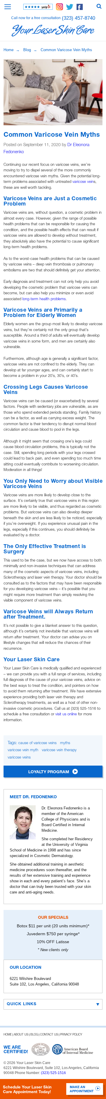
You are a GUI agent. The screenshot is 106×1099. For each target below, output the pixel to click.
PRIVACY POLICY (71, 1034)
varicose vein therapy (59, 750)
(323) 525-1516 (53, 1073)
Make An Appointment (82, 1089)
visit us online (66, 714)
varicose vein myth (23, 750)
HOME (8, 1034)
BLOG (34, 1034)
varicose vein (83, 181)
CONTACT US (49, 1034)
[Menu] (7, 6)
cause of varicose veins (37, 743)
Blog (27, 50)
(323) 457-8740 (78, 18)
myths (65, 743)
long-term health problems (44, 299)
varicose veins (19, 757)
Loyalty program (48, 772)
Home (9, 50)
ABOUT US (21, 1034)
